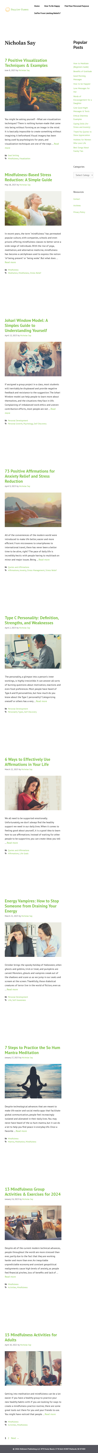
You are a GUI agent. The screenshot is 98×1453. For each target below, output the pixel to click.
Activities (12, 1287)
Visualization (24, 158)
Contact (76, 199)
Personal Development (18, 420)
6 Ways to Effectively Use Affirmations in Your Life (27, 761)
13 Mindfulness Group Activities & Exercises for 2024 (33, 1191)
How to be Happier (81, 84)
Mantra (11, 1141)
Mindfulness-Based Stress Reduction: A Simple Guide (28, 177)
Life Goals (24, 853)
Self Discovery (40, 423)
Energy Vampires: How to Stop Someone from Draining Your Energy (32, 906)
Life (9, 1000)
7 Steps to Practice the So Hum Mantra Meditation (32, 1050)
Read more (10, 262)
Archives (77, 205)
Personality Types (15, 712)
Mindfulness (13, 158)
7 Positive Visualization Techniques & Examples (26, 62)
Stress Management (36, 570)
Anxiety (23, 570)
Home (37, 6)
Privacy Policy (79, 212)
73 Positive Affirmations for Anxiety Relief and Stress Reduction (30, 476)
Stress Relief (35, 273)
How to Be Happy (52, 6)
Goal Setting (13, 155)
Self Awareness (19, 1000)
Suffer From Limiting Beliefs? (47, 13)
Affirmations (13, 570)
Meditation (13, 273)
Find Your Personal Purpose (77, 6)
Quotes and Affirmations (18, 567)
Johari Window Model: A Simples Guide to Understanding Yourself (26, 325)
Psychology (28, 423)
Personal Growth (15, 423)
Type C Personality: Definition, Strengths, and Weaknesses (32, 620)
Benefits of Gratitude (82, 71)
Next (15, 1438)
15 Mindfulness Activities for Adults (31, 1337)
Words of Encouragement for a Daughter (82, 100)
